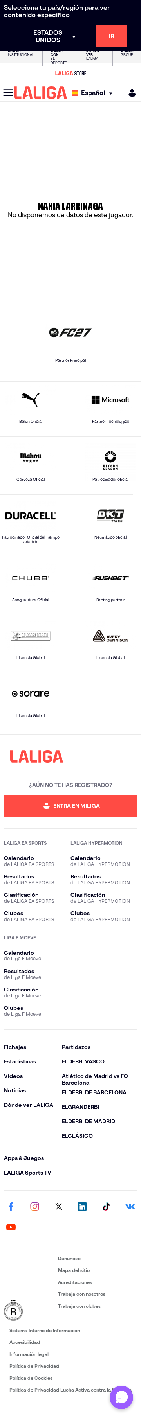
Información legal (29, 1354)
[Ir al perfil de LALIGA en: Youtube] (11, 1227)
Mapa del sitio (74, 1270)
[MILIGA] (129, 93)
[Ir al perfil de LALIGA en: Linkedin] (82, 1207)
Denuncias (69, 1258)
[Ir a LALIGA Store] (70, 73)
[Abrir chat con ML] (121, 1397)
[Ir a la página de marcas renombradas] (29, 1311)
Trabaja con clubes (79, 1306)
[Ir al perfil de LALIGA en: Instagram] (35, 1207)
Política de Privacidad (34, 1366)
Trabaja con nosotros (81, 1294)
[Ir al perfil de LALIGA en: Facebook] (11, 1207)
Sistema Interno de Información (44, 1330)
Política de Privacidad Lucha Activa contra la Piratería (70, 1389)
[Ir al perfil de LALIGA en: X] (59, 1207)
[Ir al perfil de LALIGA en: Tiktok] (106, 1207)
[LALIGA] (40, 92)
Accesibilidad (24, 1342)
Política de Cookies (30, 1378)
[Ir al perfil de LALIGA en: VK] (130, 1207)
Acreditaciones (75, 1282)
